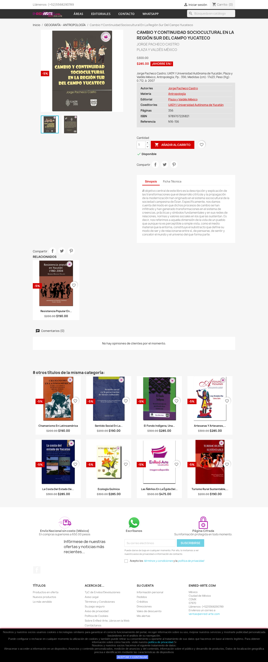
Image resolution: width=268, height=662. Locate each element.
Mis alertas (143, 616)
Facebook (36, 570)
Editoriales (101, 14)
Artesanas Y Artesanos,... (210, 425)
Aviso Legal (91, 597)
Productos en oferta (45, 592)
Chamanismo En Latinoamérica (58, 425)
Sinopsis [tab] (151, 181)
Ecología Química (109, 489)
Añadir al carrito (173, 144)
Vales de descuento (149, 611)
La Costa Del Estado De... (58, 489)
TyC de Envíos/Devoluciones (102, 592)
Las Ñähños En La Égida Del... (159, 489)
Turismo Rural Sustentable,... (210, 489)
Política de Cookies (96, 616)
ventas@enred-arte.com (204, 614)
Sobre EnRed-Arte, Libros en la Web (107, 620)
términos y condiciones (158, 560)
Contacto (126, 14)
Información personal (150, 592)
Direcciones (144, 606)
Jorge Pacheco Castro (183, 88)
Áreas (78, 14)
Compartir (155, 164)
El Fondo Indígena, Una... (159, 425)
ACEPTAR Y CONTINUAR (132, 657)
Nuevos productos (44, 597)
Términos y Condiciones (100, 601)
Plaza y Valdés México (182, 99)
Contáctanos (93, 625)
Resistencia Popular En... (56, 311)
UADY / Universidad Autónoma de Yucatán (196, 105)
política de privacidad (160, 642)
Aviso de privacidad (96, 611)
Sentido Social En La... (109, 425)
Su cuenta (145, 586)
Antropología (177, 94)
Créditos (142, 601)
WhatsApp (151, 14)
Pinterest (174, 164)
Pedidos (142, 597)
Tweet (164, 164)
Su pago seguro (95, 606)
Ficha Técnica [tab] (172, 181)
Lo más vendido (42, 601)
